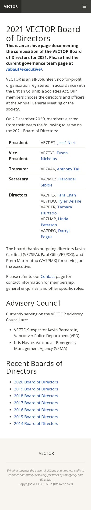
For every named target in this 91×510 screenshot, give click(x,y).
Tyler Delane (69, 201)
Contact (48, 276)
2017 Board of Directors (36, 402)
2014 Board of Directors (36, 423)
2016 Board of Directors (36, 409)
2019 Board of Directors (36, 389)
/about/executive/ (24, 69)
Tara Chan (66, 195)
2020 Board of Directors (36, 382)
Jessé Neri (66, 142)
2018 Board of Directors (36, 395)
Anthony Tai (68, 169)
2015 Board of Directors (36, 416)
